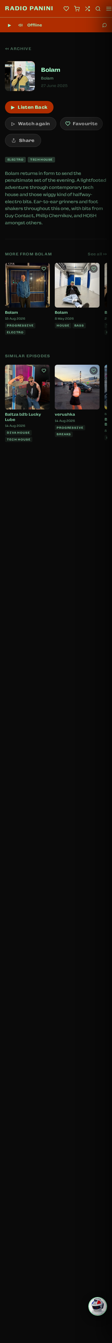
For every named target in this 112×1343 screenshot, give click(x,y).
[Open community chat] (104, 25)
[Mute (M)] (20, 25)
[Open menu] (109, 9)
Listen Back (29, 107)
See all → (97, 254)
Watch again (31, 123)
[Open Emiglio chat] (97, 1306)
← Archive (18, 49)
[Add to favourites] (44, 269)
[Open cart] (77, 8)
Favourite (85, 123)
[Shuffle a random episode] (87, 8)
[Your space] (66, 8)
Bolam (47, 78)
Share (27, 140)
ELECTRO (15, 159)
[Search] (98, 8)
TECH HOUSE (41, 159)
